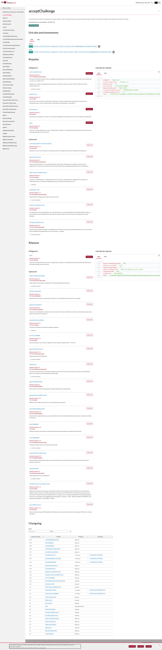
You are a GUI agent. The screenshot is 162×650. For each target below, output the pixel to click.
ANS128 (35, 128)
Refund (4, 115)
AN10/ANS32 (37, 296)
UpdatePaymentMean (8, 130)
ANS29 (35, 400)
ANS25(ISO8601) (37, 386)
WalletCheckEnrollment (9, 136)
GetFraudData (6, 72)
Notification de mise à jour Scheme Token (13, 12)
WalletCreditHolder (8, 139)
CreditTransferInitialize (9, 48)
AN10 (35, 509)
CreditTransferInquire (8, 51)
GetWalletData (6, 91)
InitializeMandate (7, 97)
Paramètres (148, 646)
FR (156, 2)
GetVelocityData (7, 88)
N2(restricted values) (38, 473)
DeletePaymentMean (8, 54)
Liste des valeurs (35, 89)
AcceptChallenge (7, 15)
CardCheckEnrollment (8, 30)
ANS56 (35, 489)
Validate (5, 133)
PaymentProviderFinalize (9, 103)
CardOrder (6, 33)
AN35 (35, 210)
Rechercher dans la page (159, 11)
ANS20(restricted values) (40, 194)
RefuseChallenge (7, 118)
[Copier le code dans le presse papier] (159, 72)
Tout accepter (132, 646)
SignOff (5, 127)
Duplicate (5, 60)
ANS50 (35, 340)
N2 (34, 429)
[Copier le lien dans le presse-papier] (99, 46)
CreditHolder (6, 42)
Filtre (30, 529)
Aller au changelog (33, 25)
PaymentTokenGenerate (9, 112)
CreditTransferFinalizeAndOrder (11, 45)
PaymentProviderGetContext (10, 106)
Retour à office (7, 8)
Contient (33, 184)
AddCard (5, 18)
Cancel (4, 27)
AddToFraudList (7, 24)
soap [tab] (38, 39)
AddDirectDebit (7, 21)
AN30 (35, 148)
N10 (34, 99)
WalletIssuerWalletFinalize (10, 142)
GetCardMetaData (7, 69)
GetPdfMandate (7, 82)
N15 (34, 114)
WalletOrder (6, 148)
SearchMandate (7, 124)
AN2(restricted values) (39, 280)
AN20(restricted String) (39, 77)
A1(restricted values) (38, 227)
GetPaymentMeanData (9, 79)
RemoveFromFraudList (9, 121)
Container (36, 177)
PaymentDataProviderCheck (10, 100)
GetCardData (6, 66)
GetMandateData (7, 75)
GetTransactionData (8, 85)
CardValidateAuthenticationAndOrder (13, 39)
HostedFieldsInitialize (8, 94)
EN (159, 2)
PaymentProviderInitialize (9, 109)
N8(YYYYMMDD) (38, 309)
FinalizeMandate (7, 63)
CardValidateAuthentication (10, 36)
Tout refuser (140, 646)
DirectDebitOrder (7, 57)
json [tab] (32, 39)
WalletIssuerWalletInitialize (10, 145)
